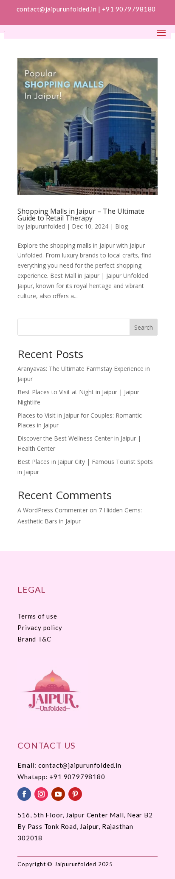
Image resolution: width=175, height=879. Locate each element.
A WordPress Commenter (52, 510)
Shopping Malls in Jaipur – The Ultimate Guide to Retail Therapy (80, 214)
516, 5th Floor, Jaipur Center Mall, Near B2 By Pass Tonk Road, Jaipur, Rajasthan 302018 (84, 826)
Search (143, 327)
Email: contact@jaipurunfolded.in (69, 765)
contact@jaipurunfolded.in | (59, 9)
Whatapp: (33, 776)
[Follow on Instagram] (41, 794)
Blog (121, 226)
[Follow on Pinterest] (75, 794)
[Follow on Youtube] (58, 794)
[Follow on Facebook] (24, 794)
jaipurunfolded (45, 226)
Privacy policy (39, 627)
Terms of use (37, 616)
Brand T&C (34, 639)
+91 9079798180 (130, 9)
